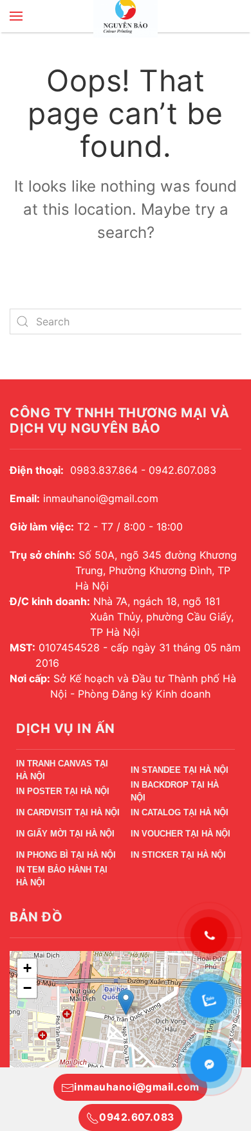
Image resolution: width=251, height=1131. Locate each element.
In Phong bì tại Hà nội (66, 855)
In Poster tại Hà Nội (62, 791)
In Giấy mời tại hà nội (65, 833)
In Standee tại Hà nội (179, 770)
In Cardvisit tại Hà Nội (68, 812)
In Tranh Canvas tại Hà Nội (62, 772)
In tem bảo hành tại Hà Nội (61, 878)
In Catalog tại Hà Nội (179, 812)
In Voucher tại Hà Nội (180, 833)
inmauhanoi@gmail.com (136, 1087)
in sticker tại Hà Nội (178, 855)
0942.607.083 (136, 1117)
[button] (16, 16)
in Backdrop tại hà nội (175, 793)
